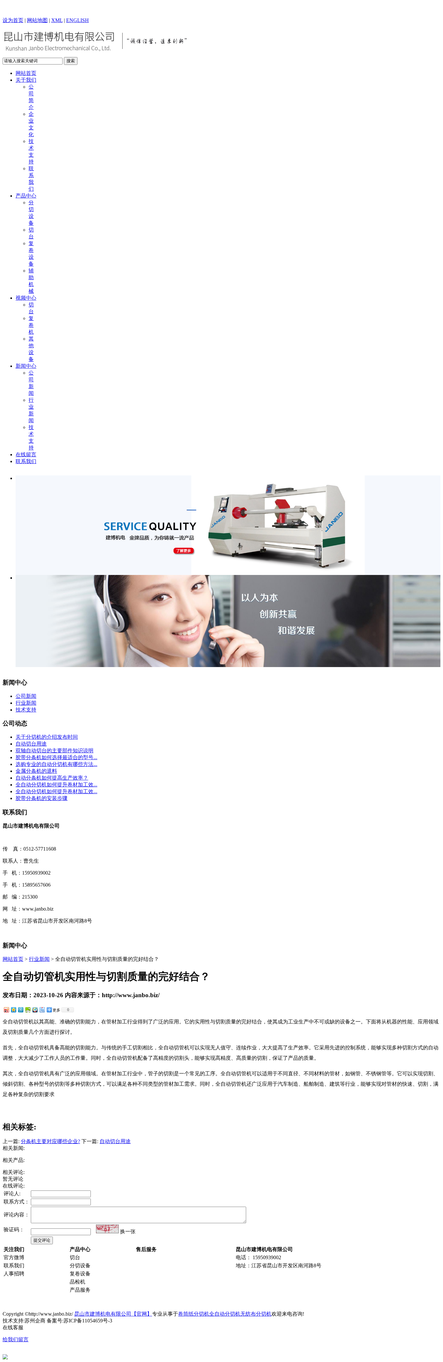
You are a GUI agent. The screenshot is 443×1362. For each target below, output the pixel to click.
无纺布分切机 (255, 1314)
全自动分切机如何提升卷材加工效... (56, 784)
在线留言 (26, 454)
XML (57, 20)
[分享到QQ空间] (13, 1010)
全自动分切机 (224, 1314)
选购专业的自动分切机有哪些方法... (56, 764)
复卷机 (31, 325)
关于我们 (26, 80)
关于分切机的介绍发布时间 (47, 737)
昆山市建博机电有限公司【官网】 (113, 1314)
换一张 (128, 1231)
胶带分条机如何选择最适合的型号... (56, 757)
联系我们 (26, 461)
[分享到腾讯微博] (20, 1010)
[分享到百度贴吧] (41, 1010)
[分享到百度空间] (27, 1010)
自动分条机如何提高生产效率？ (52, 778)
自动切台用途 (31, 744)
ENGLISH (77, 20)
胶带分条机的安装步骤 (41, 798)
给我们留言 (16, 1339)
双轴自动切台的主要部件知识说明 (54, 750)
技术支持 (26, 709)
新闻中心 (26, 366)
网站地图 (37, 20)
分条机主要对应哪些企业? (50, 1141)
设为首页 (13, 20)
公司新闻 (26, 696)
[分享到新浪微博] (6, 1010)
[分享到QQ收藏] (34, 1010)
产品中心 (26, 195)
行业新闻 (26, 703)
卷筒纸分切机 (193, 1314)
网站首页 (26, 73)
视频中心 (26, 298)
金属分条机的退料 (36, 771)
